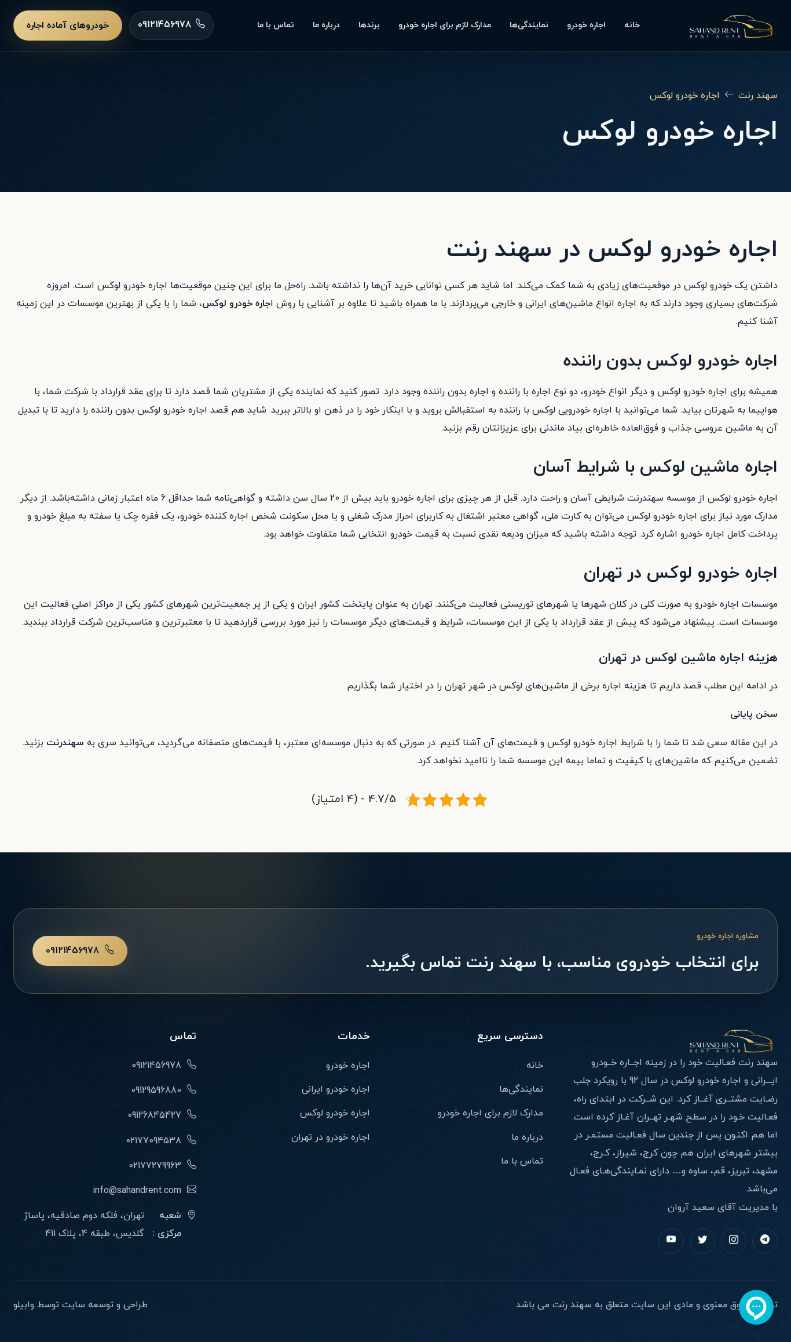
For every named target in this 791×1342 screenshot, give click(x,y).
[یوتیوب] (671, 1241)
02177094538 (153, 1141)
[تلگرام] (765, 1241)
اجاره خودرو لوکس (685, 95)
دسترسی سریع (510, 1036)
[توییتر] (702, 1241)
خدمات (353, 1036)
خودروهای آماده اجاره (68, 25)
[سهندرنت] (730, 25)
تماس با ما (275, 25)
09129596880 (156, 1090)
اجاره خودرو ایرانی (336, 1089)
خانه (632, 25)
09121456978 (72, 950)
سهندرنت (645, 498)
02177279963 (155, 1165)
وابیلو (23, 1305)
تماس (183, 1036)
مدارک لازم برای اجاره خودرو (444, 25)
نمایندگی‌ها (529, 25)
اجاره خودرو (586, 25)
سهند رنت (758, 95)
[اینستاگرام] (733, 1241)
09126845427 (154, 1115)
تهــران (649, 1117)
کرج (650, 1153)
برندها (369, 25)
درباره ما (326, 25)
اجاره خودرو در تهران (330, 1137)
